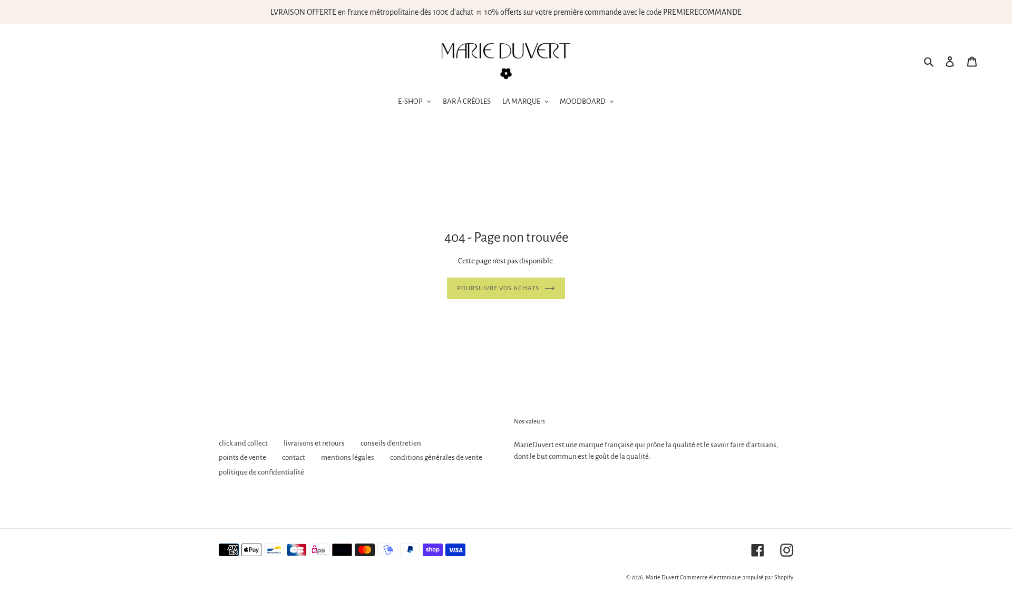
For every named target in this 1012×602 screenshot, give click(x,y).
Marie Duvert (662, 577)
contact (293, 457)
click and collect (243, 443)
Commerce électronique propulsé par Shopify (736, 577)
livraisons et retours (314, 443)
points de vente (242, 457)
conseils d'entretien (391, 443)
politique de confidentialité (261, 472)
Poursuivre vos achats (498, 288)
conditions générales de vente (436, 457)
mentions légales (347, 457)
